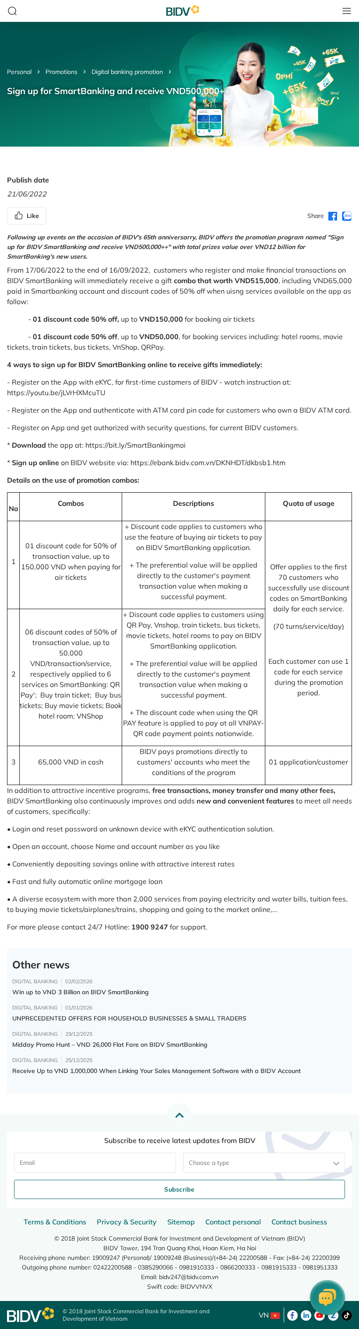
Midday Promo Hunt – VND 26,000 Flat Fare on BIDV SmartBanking (110, 1044)
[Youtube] (319, 1314)
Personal (19, 72)
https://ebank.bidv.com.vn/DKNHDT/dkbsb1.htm (207, 462)
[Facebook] (292, 1314)
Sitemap (181, 1221)
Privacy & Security (127, 1221)
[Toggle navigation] (346, 11)
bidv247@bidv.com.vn (188, 1277)
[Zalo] (333, 1314)
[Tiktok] (346, 1314)
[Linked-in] (306, 1314)
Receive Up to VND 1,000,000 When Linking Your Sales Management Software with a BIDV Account (156, 1071)
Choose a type (209, 1163)
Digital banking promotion (127, 72)
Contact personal (233, 1221)
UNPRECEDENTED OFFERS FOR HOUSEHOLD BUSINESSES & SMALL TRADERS (129, 1018)
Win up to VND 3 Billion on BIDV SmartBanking (80, 992)
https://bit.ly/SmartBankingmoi (135, 445)
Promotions (61, 72)
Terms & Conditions (55, 1221)
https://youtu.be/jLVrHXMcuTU (56, 392)
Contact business (299, 1221)
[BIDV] (30, 1314)
